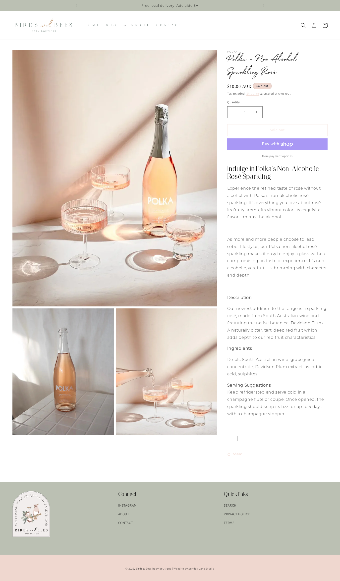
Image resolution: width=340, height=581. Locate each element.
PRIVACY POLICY (237, 514)
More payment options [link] (277, 156)
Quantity (233, 102)
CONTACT (125, 523)
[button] (115, 25)
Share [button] (237, 454)
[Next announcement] (263, 5)
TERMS (229, 523)
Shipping (252, 93)
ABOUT (123, 514)
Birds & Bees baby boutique (153, 568)
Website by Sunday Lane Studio (193, 568)
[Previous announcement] (76, 5)
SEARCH (230, 505)
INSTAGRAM (127, 505)
